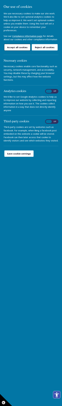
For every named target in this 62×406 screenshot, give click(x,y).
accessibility (57, 395)
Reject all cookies (44, 47)
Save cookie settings (19, 153)
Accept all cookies (17, 47)
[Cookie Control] (6, 400)
